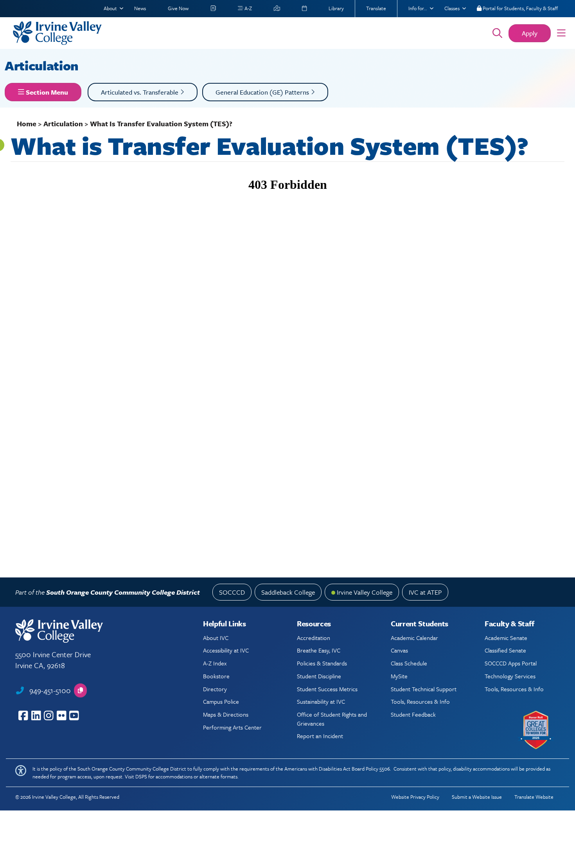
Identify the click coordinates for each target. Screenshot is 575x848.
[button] (561, 33)
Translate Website (533, 797)
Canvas (399, 650)
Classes (452, 8)
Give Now (178, 8)
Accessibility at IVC (226, 650)
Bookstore (216, 676)
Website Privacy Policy (415, 797)
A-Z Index (214, 663)
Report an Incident (320, 735)
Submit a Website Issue (477, 797)
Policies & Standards (322, 663)
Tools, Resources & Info (420, 701)
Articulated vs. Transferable (140, 92)
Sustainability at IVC (321, 701)
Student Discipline (319, 676)
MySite (399, 676)
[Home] (241, 33)
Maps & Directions (225, 714)
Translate (376, 8)
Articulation (43, 65)
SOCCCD (232, 592)
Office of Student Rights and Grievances (332, 718)
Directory (215, 689)
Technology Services (510, 676)
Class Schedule (409, 663)
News (140, 8)
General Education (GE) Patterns (263, 92)
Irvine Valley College (364, 592)
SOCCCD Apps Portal (511, 663)
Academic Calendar (414, 637)
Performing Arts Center (232, 727)
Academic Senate (506, 637)
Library (336, 8)
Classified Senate (505, 650)
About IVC (215, 637)
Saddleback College (288, 592)
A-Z (247, 8)
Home (26, 123)
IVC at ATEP (425, 592)
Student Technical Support (423, 689)
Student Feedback (413, 714)
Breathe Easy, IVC (318, 650)
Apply (529, 33)
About (110, 8)
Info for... (417, 8)
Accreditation (313, 637)
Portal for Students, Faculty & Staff (520, 8)
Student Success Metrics (327, 689)
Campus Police (221, 701)
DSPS (141, 776)
